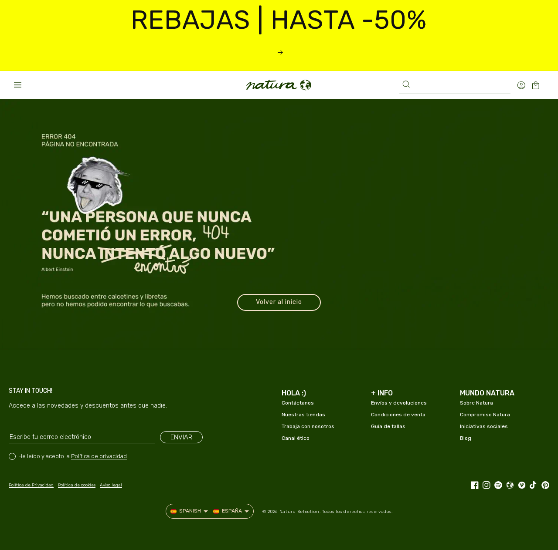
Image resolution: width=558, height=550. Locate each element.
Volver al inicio (279, 302)
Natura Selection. (300, 511)
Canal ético (296, 438)
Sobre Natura (476, 403)
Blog (465, 438)
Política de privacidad (99, 456)
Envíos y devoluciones (399, 403)
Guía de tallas (388, 426)
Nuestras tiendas (303, 415)
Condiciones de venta (398, 415)
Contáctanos (298, 403)
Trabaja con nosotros (308, 426)
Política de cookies (76, 485)
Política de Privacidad (31, 485)
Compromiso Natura (485, 415)
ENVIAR (181, 437)
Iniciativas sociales (484, 426)
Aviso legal (111, 485)
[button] (17, 85)
